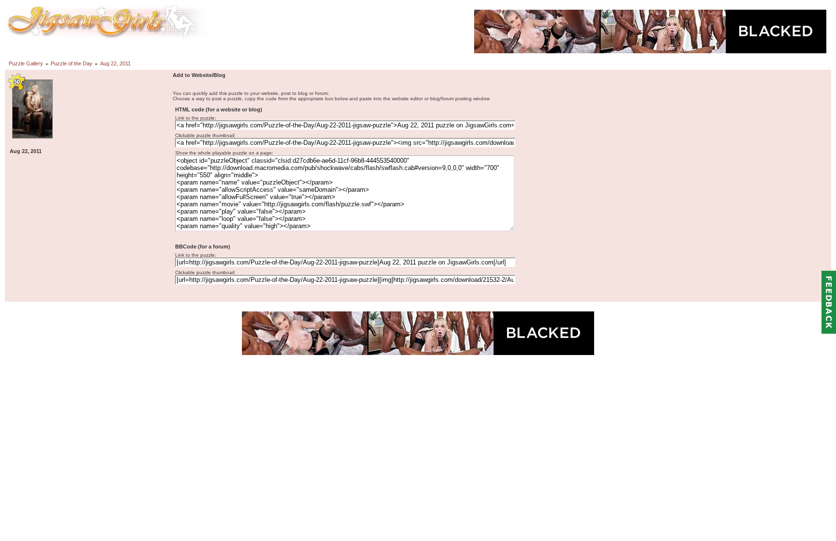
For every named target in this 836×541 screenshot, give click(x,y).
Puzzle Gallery (26, 63)
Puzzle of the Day (71, 63)
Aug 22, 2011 (115, 63)
